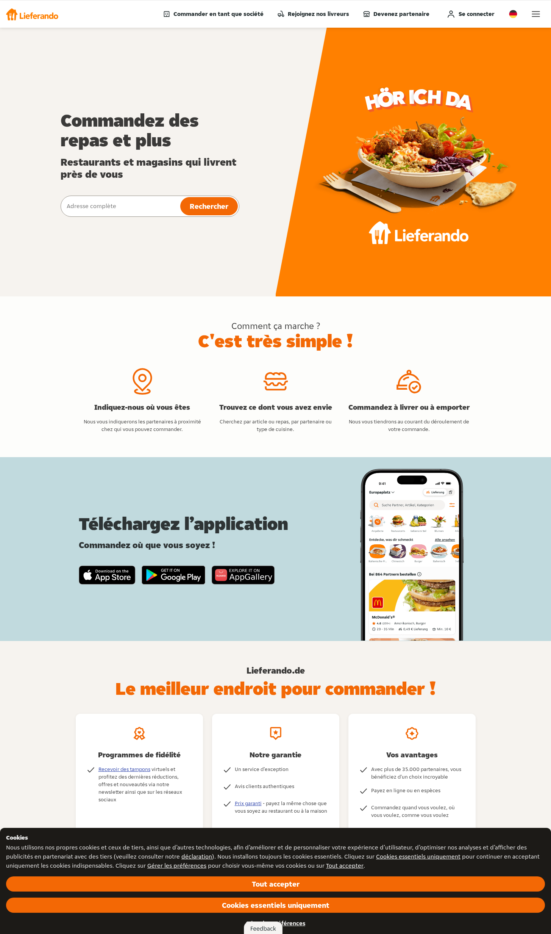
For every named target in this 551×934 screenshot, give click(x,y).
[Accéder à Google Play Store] (174, 575)
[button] (32, 14)
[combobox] (120, 206)
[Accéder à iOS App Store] (107, 575)
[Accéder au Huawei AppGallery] (243, 575)
